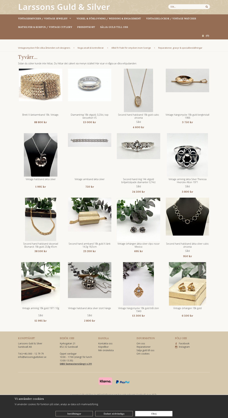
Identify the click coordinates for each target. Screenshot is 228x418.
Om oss (141, 343)
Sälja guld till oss (114, 27)
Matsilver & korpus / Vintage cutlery (45, 27)
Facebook (183, 343)
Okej (153, 413)
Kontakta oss (105, 343)
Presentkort (86, 27)
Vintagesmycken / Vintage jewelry (42, 18)
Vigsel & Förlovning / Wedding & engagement (108, 18)
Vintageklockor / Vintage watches (171, 18)
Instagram (183, 346)
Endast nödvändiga (114, 413)
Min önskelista (106, 350)
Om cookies (143, 353)
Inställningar (74, 413)
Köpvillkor (103, 346)
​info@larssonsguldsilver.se (32, 357)
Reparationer (144, 346)
